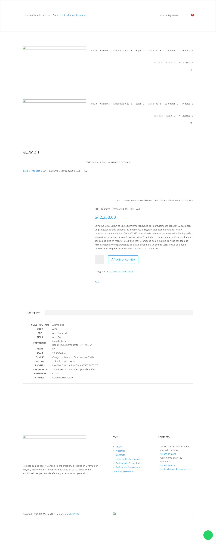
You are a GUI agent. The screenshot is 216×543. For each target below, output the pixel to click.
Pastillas (158, 62)
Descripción (34, 312)
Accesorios (184, 62)
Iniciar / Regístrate (168, 15)
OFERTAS (105, 50)
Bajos (138, 50)
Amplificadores (121, 50)
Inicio (94, 50)
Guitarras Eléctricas (143, 200)
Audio (169, 62)
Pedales (186, 50)
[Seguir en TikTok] (37, 482)
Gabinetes (170, 50)
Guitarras (153, 50)
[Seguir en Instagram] (31, 482)
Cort (109, 271)
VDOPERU (74, 513)
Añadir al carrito (123, 259)
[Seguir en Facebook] (25, 482)
